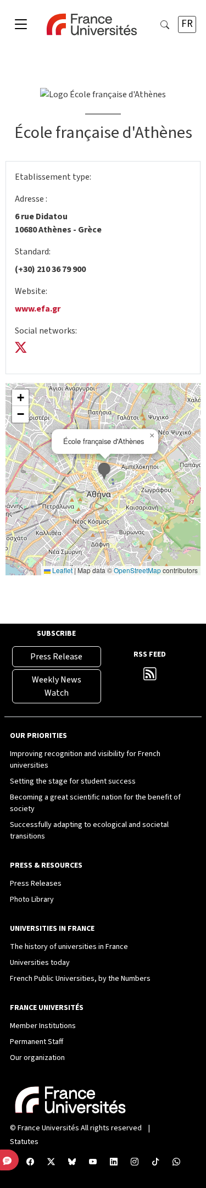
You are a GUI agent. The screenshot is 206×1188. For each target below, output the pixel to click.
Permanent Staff (36, 1041)
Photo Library (32, 899)
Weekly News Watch (56, 686)
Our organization (37, 1057)
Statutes (24, 1141)
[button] (105, 472)
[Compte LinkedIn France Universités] (113, 1162)
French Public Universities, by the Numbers (80, 978)
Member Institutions (43, 1025)
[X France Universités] (51, 1162)
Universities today (40, 962)
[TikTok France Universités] (155, 1162)
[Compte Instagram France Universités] (134, 1162)
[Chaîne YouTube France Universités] (92, 1162)
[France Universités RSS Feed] (149, 676)
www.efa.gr (37, 309)
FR (187, 23)
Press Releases (36, 883)
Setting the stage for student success (73, 781)
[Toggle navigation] (20, 24)
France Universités (48, 1128)
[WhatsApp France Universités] (176, 1162)
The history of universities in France (69, 946)
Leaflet (62, 570)
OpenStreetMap (137, 570)
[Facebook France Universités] (30, 1162)
